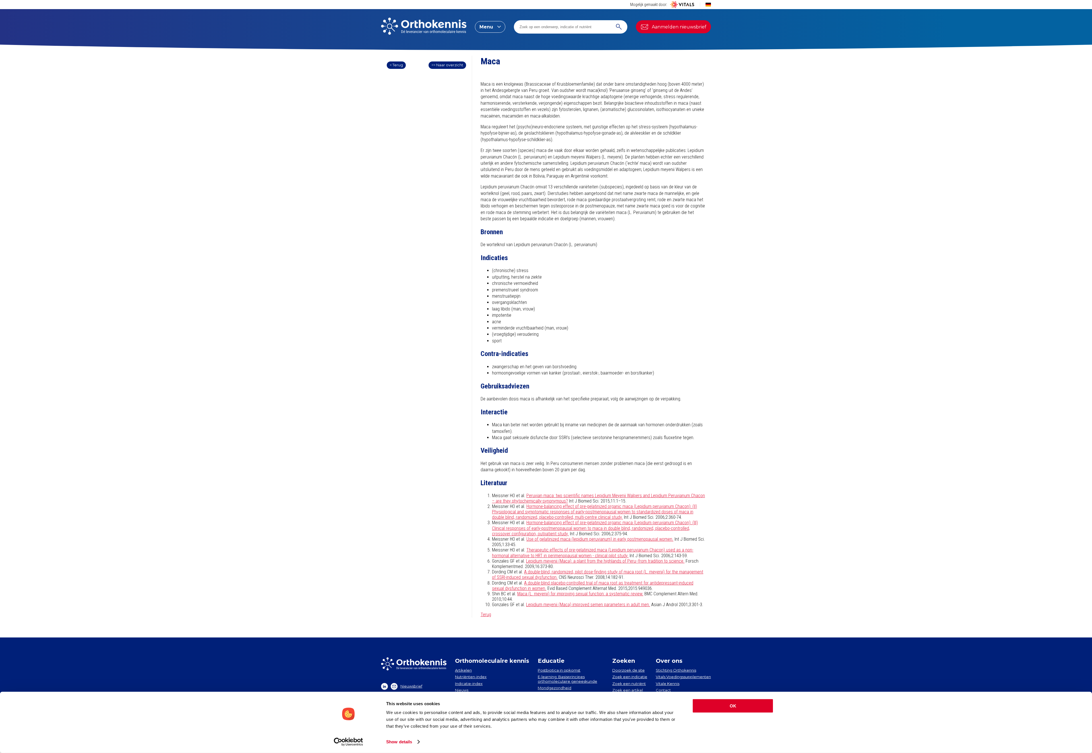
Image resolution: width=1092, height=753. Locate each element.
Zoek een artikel (627, 690)
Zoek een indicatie (629, 676)
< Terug (396, 65)
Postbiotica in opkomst (559, 670)
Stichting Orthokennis (676, 670)
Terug (486, 614)
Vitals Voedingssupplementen (683, 676)
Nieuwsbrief (411, 686)
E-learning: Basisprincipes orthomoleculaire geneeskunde (567, 679)
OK (733, 705)
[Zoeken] (618, 27)
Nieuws (461, 690)
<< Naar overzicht (447, 65)
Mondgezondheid (554, 688)
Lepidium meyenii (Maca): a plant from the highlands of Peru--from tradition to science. (605, 561)
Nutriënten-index (471, 676)
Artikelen (463, 670)
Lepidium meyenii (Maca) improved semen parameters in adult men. (588, 604)
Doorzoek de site (628, 670)
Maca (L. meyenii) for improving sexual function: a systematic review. (580, 593)
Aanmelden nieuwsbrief (679, 27)
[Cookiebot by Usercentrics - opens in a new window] (348, 742)
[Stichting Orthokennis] (423, 27)
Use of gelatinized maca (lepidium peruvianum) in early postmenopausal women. (599, 539)
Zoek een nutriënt (629, 683)
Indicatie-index (469, 683)
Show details (399, 741)
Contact (663, 690)
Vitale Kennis (667, 683)
